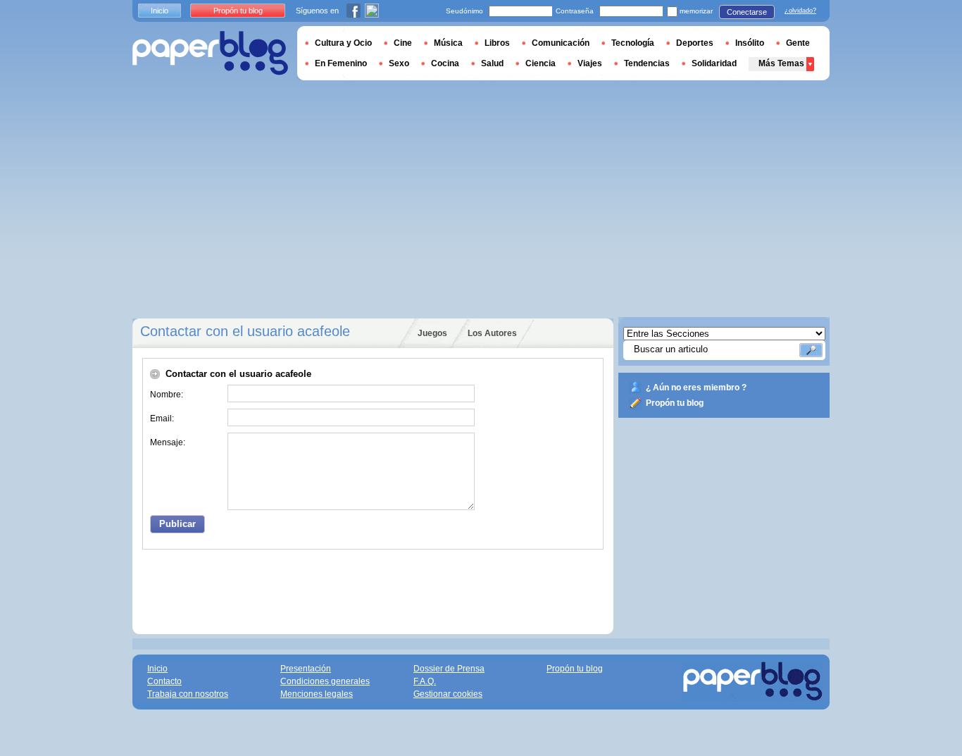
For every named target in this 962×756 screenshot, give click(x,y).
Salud (492, 63)
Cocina (445, 63)
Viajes (589, 63)
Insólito (749, 43)
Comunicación (560, 43)
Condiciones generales (325, 681)
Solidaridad (714, 63)
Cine (403, 43)
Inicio (159, 10)
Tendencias (647, 63)
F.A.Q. (424, 681)
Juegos (432, 333)
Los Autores (492, 333)
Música (448, 43)
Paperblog (210, 53)
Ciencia (540, 63)
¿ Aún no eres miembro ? (696, 387)
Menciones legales (316, 694)
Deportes (694, 43)
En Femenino (341, 63)
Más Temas (781, 63)
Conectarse (747, 12)
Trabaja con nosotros (187, 694)
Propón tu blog (675, 403)
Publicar (177, 524)
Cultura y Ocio (343, 43)
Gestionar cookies (447, 694)
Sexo (399, 63)
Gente (798, 43)
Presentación (305, 669)
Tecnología (632, 43)
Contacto (164, 681)
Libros (497, 43)
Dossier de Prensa (449, 669)
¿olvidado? (800, 10)
